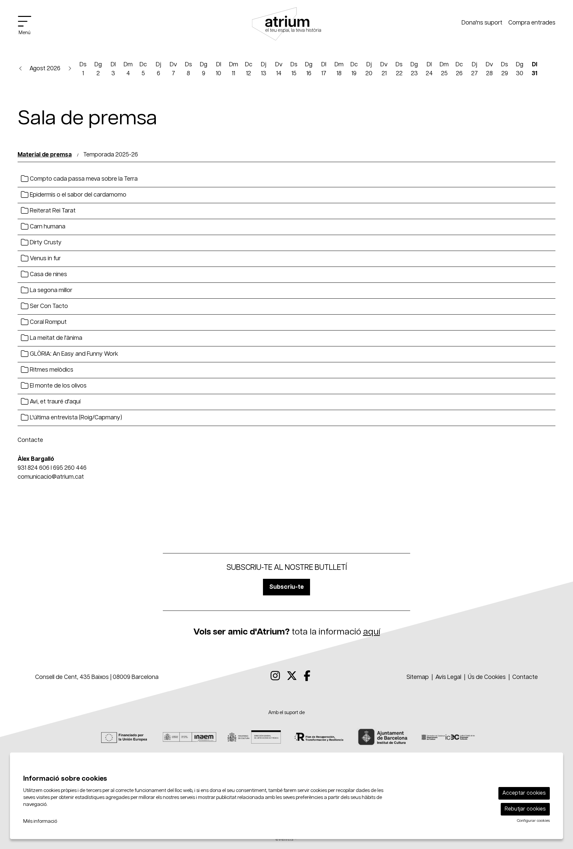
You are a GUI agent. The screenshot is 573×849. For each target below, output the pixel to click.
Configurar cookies (533, 821)
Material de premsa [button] (45, 155)
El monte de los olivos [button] (58, 386)
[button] (20, 68)
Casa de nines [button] (48, 274)
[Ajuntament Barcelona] (383, 737)
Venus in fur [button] (45, 259)
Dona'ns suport (482, 23)
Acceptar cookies (524, 793)
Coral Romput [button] (48, 322)
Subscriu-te (286, 587)
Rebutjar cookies (525, 809)
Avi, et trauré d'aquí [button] (55, 402)
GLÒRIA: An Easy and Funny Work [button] (73, 354)
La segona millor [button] (50, 290)
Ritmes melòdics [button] (51, 370)
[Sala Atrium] (286, 26)
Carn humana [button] (47, 227)
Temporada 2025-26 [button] (110, 155)
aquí (371, 632)
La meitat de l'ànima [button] (55, 338)
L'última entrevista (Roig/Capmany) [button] (75, 418)
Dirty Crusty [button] (45, 243)
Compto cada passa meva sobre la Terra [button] (83, 179)
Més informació (40, 821)
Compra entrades (531, 23)
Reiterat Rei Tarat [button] (52, 211)
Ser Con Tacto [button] (48, 306)
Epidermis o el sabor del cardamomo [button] (77, 195)
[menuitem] (275, 676)
